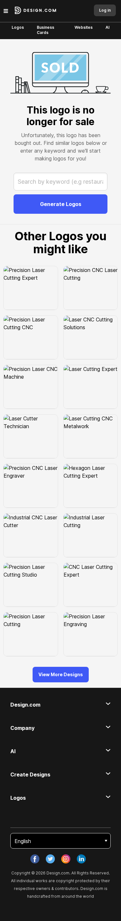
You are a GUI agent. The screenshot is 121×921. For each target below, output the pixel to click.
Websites (84, 27)
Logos (18, 27)
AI (107, 27)
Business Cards (45, 30)
